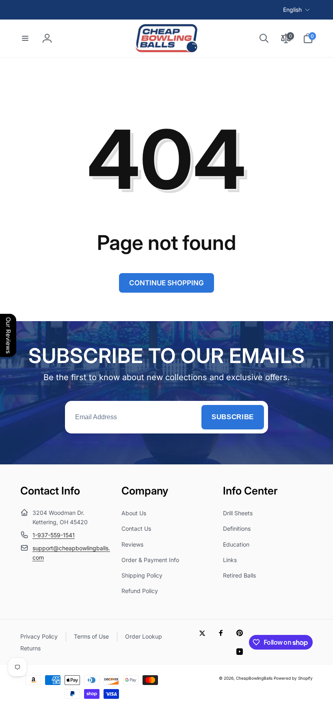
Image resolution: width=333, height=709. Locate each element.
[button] (25, 38)
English (292, 9)
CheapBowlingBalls (254, 678)
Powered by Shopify (293, 678)
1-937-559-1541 (53, 535)
